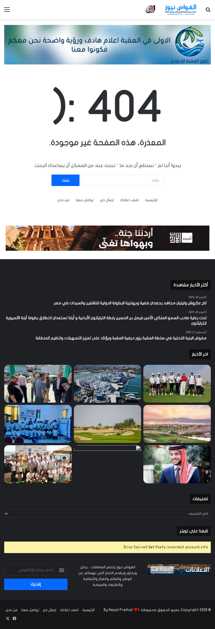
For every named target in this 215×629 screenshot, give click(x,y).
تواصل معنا (85, 200)
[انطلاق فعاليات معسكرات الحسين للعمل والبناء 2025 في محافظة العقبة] (38, 424)
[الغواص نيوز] (171, 9)
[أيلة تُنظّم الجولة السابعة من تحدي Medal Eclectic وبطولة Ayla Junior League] (107, 424)
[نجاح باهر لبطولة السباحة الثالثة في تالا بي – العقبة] (38, 464)
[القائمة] (7, 11)
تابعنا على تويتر (194, 531)
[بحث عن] (208, 11)
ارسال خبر (107, 200)
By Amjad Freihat (118, 610)
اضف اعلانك (129, 200)
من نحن (63, 200)
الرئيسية (151, 200)
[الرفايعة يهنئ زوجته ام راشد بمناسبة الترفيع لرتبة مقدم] (107, 464)
